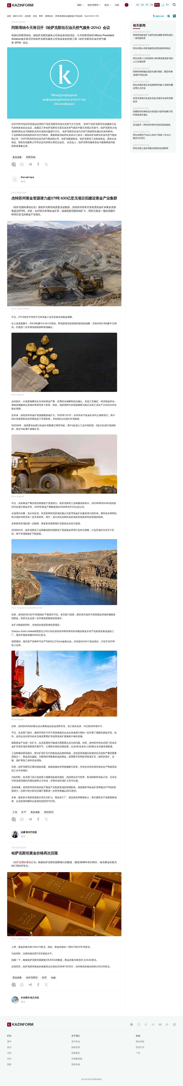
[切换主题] (128, 5)
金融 (53, 977)
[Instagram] (13, 164)
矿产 (24, 812)
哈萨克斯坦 (32, 977)
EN (151, 4)
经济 (44, 977)
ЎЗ (167, 4)
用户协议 (75, 1041)
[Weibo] (153, 1024)
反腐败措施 (76, 1058)
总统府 (28, 16)
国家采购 (75, 1064)
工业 (15, 812)
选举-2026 (17, 16)
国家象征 (75, 1053)
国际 (9, 1064)
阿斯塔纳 (30, 157)
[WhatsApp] (22, 164)
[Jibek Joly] (159, 16)
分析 (117, 5)
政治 (9, 1047)
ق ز (162, 4)
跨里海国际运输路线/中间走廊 (68, 16)
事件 (41, 16)
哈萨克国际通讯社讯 (25, 862)
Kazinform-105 (91, 16)
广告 (138, 1053)
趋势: (9, 16)
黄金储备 (17, 157)
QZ (142, 4)
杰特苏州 (48, 812)
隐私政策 (75, 1047)
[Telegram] (30, 164)
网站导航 (140, 1041)
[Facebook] (38, 164)
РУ (147, 4)
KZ (137, 4)
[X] (46, 164)
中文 (157, 4)
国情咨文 (49, 16)
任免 (35, 16)
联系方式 (140, 1047)
